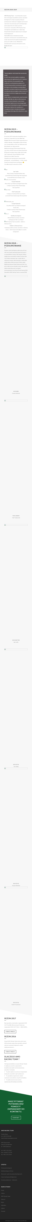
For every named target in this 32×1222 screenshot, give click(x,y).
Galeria (3, 1208)
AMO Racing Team (5, 1196)
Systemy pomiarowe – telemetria (9, 1180)
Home (2, 1190)
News (2, 1202)
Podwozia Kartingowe (6, 1168)
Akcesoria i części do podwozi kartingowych (11, 1174)
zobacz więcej (10, 1031)
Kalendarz (3, 1205)
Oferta (3, 1193)
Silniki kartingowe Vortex (7, 1171)
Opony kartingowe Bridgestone (9, 1177)
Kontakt (16, 1117)
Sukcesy (3, 1199)
